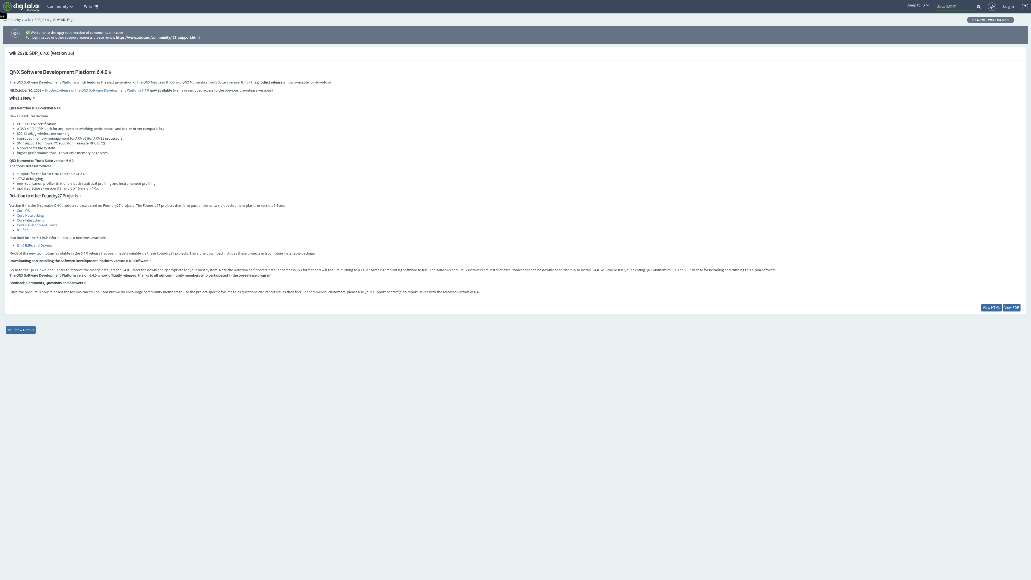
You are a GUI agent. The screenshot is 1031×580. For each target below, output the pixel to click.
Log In (1008, 6)
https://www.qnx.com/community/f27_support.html (158, 37)
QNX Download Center (47, 270)
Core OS (23, 210)
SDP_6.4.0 (42, 20)
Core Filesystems (30, 220)
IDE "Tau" (24, 230)
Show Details (23, 330)
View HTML (991, 307)
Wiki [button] (89, 6)
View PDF (1011, 307)
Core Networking (30, 215)
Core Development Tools (37, 225)
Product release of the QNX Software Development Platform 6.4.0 (97, 90)
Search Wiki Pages (990, 20)
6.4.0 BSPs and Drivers (34, 245)
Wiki (28, 20)
